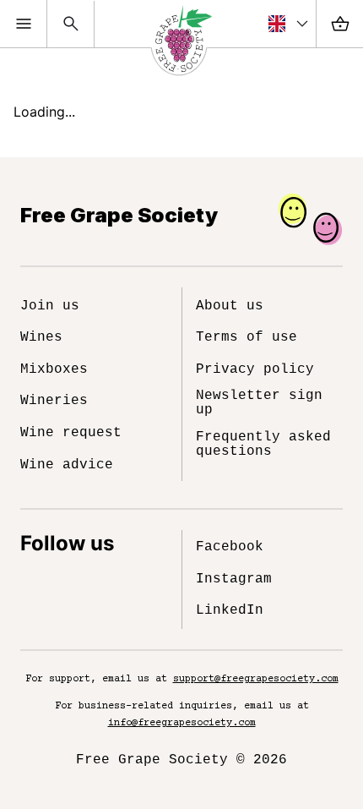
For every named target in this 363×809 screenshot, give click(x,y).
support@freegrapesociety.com (256, 679)
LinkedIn (229, 610)
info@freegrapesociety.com (182, 723)
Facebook (229, 547)
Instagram (234, 579)
